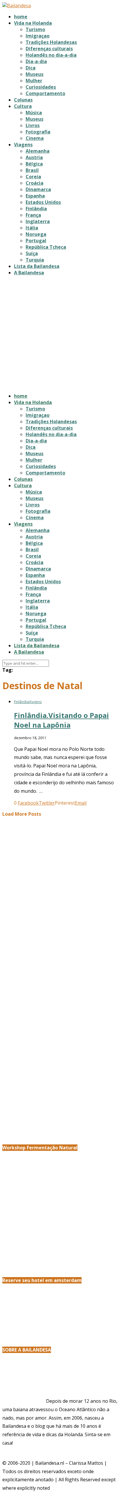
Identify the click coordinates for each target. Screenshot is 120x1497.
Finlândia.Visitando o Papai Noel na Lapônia (61, 720)
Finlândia (36, 208)
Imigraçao (38, 36)
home (20, 16)
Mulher (34, 80)
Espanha (35, 196)
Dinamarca (38, 189)
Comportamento (45, 93)
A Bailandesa (29, 272)
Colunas (23, 100)
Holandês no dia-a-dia (51, 55)
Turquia (35, 260)
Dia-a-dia (36, 61)
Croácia (34, 183)
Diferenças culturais (49, 48)
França (33, 215)
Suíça (32, 253)
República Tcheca (46, 247)
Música (34, 112)
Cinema (35, 138)
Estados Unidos (43, 202)
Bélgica (34, 164)
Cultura (23, 106)
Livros (33, 125)
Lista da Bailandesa (36, 266)
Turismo (35, 29)
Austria (34, 157)
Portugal (36, 240)
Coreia (33, 176)
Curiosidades (41, 87)
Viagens (23, 144)
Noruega (36, 234)
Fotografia (38, 132)
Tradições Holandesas (51, 42)
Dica (31, 68)
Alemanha (38, 151)
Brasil (32, 170)
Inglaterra (38, 221)
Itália (32, 228)
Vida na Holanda (33, 23)
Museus (34, 74)
